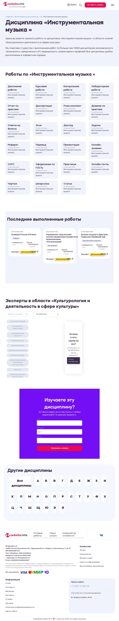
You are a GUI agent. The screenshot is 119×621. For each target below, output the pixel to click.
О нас (8, 583)
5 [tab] (63, 272)
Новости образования (90, 562)
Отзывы (8, 599)
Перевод (44, 149)
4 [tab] (59, 272)
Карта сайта (11, 611)
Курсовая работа (44, 92)
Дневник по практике (100, 111)
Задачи (100, 129)
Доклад (72, 129)
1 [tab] (49, 272)
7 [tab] (70, 272)
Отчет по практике (16, 111)
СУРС (16, 168)
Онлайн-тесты (100, 168)
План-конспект (72, 110)
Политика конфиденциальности (20, 607)
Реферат (16, 149)
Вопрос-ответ (86, 558)
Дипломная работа (16, 92)
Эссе (44, 129)
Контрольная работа (72, 92)
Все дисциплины (21, 483)
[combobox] (39, 431)
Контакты (9, 595)
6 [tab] (66, 272)
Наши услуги (53, 534)
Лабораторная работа (100, 92)
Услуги (83, 550)
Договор (9, 603)
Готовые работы (37, 534)
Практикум (72, 168)
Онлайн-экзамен (100, 150)
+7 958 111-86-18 (80, 586)
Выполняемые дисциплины (26, 17)
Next (109, 249)
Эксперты (10, 587)
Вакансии (9, 591)
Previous (7, 249)
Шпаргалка (44, 188)
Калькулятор (85, 554)
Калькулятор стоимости (69, 534)
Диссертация (44, 110)
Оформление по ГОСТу (45, 170)
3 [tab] (56, 272)
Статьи (72, 188)
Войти (73, 5)
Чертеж (16, 188)
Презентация (72, 149)
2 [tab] (52, 272)
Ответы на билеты (16, 131)
